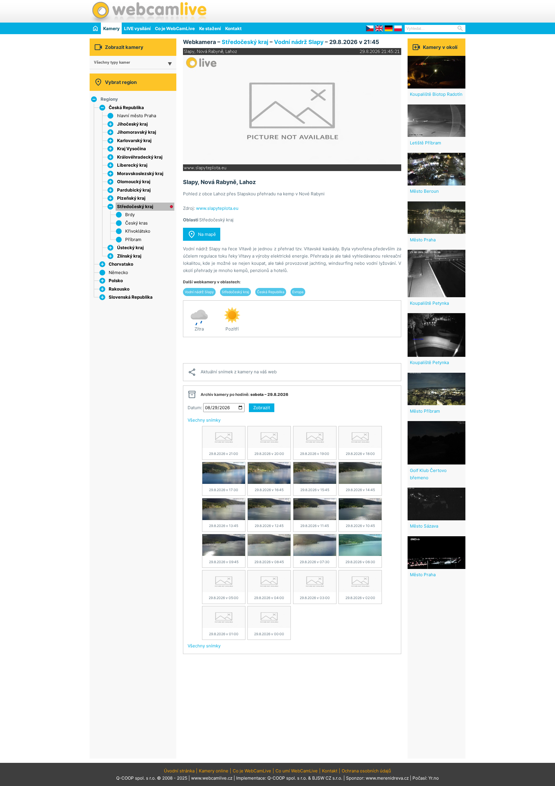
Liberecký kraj (132, 165)
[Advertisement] (397, 10)
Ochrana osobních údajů (366, 771)
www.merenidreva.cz (387, 778)
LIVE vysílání (137, 28)
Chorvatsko (121, 264)
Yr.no (433, 778)
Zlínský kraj (129, 256)
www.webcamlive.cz (211, 778)
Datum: (195, 407)
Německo (118, 272)
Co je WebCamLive (175, 28)
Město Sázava (424, 526)
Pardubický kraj (134, 190)
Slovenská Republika (131, 297)
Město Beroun (424, 191)
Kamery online (213, 771)
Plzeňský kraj (131, 198)
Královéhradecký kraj (139, 157)
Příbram (133, 239)
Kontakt (233, 28)
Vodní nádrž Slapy (298, 41)
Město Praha (423, 240)
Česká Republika (126, 107)
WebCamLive (149, 11)
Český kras (136, 223)
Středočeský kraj (135, 206)
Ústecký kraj (130, 247)
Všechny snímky (204, 420)
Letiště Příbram (425, 143)
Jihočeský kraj (132, 124)
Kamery (111, 28)
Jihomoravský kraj (136, 132)
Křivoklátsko (137, 231)
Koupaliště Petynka (429, 303)
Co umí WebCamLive (296, 771)
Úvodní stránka (179, 771)
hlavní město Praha (136, 115)
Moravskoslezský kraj (140, 173)
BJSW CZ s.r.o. (327, 778)
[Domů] (95, 28)
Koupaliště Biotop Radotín (436, 94)
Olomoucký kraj (133, 181)
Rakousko (119, 289)
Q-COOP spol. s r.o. (287, 778)
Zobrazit (261, 407)
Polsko (116, 280)
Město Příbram (425, 411)
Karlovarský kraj (134, 140)
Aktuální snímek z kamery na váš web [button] (232, 372)
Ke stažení (210, 28)
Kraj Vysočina (131, 148)
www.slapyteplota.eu (217, 208)
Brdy (130, 214)
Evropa (298, 292)
